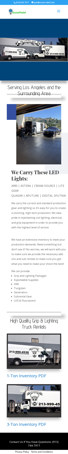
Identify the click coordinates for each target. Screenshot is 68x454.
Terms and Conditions (42, 451)
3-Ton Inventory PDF (27, 424)
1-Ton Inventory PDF (27, 376)
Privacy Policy (22, 451)
